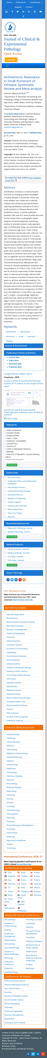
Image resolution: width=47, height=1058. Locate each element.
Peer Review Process (16, 487)
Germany (11, 884)
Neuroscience (10, 940)
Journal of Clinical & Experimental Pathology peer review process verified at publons (23, 412)
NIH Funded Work (15, 509)
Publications (21, 2)
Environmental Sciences (16, 656)
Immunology (12, 772)
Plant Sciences (13, 713)
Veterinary (9, 1007)
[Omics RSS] (29, 11)
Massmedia (9, 1019)
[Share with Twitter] (12, 579)
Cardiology (11, 738)
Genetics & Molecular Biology (19, 667)
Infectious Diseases (15, 776)
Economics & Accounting (17, 648)
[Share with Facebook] (8, 579)
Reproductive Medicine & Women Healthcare (34, 958)
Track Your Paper (15, 513)
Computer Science (14, 645)
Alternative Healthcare (9, 963)
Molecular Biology (14, 787)
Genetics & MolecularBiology (12, 952)
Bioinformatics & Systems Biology (21, 622)
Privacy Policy (10, 1046)
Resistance (10, 336)
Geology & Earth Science (17, 671)
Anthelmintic (11, 332)
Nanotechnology (14, 694)
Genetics (10, 761)
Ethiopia (9, 341)
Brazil (9, 895)
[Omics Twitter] (18, 11)
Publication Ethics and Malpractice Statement (22, 482)
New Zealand (21, 903)
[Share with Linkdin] (16, 579)
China (23, 880)
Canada (23, 876)
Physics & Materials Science (16, 996)
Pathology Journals (16, 560)
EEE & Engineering (12, 1004)
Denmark (37, 884)
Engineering (11, 652)
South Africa (22, 896)
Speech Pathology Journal (19, 532)
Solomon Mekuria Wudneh (15, 93)
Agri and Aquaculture (15, 614)
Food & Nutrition (13, 660)
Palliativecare (31, 951)
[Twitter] (33, 1054)
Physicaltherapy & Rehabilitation (20, 825)
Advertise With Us (15, 495)
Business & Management (17, 629)
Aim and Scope (14, 477)
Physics (10, 709)
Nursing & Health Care (16, 702)
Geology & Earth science (15, 1023)
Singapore (24, 891)
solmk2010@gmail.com (13, 127)
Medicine (10, 780)
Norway (37, 891)
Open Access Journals (23, 600)
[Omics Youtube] (41, 11)
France (23, 884)
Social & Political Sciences (17, 717)
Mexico (36, 887)
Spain (23, 872)
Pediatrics (11, 821)
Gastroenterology (12, 948)
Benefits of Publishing (17, 498)
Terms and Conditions (13, 1043)
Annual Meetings (23, 864)
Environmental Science (14, 1000)
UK (8, 887)
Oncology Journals (15, 556)
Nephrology (12, 791)
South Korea (9, 900)
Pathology (11, 818)
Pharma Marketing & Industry (17, 985)
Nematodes (25, 332)
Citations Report (14, 502)
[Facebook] (28, 1054)
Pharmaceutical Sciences (17, 705)
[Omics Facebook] (12, 11)
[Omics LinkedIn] (23, 11)
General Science (13, 664)
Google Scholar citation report (18, 373)
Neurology (11, 795)
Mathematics (12, 686)
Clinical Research (14, 742)
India (22, 887)
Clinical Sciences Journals (18, 549)
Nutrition (10, 802)
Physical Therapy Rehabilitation (33, 932)
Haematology (12, 765)
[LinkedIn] (38, 1054)
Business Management (14, 1015)
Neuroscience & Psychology (18, 698)
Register (18, 7)
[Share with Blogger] (24, 579)
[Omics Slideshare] (35, 11)
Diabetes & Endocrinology (17, 753)
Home (9, 2)
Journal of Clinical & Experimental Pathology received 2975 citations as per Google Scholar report (23, 383)
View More (11, 465)
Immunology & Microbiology (18, 675)
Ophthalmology (13, 810)
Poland (36, 872)
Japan (10, 891)
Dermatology (12, 749)
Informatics (11, 679)
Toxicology (11, 848)
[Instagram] (43, 1054)
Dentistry (10, 746)
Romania (37, 895)
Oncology (11, 806)
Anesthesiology (13, 734)
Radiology (11, 836)
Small (21, 336)
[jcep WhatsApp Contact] (23, 16)
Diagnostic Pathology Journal (20, 528)
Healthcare (11, 768)
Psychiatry (11, 829)
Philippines (22, 911)
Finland (36, 880)
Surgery (10, 844)
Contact (29, 7)
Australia (11, 876)
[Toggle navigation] (7, 65)
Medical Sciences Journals (19, 553)
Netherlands (10, 908)
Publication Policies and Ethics (21, 353)
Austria (36, 876)
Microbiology (12, 784)
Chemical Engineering (16, 633)
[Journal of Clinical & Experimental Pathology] (10, 27)
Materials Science (14, 683)
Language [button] (11, 60)
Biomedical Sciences (15, 626)
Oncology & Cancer (34, 919)
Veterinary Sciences (15, 721)
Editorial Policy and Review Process (19, 1049)
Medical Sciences (14, 690)
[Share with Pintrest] (20, 579)
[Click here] (6, 11)
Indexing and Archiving (17, 506)
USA (9, 872)
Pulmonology (12, 833)
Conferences (35, 2)
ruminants (31, 336)
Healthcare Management (10, 935)
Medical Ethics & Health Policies (33, 946)
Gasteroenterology (14, 757)
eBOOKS (11, 517)
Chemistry (11, 637)
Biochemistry (12, 618)
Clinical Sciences (13, 641)
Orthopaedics (12, 814)
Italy (9, 880)
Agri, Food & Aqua (12, 988)
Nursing (10, 799)
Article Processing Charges (19, 491)
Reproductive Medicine (16, 840)
